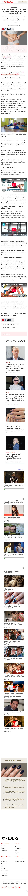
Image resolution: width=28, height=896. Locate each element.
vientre (14, 327)
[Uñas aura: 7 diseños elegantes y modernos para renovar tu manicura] (15, 415)
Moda (7, 392)
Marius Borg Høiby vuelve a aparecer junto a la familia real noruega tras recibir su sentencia (15, 367)
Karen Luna (17, 372)
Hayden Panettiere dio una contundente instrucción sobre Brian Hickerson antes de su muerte (15, 793)
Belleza (8, 424)
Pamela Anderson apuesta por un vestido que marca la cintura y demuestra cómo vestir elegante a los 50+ (15, 398)
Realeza (8, 362)
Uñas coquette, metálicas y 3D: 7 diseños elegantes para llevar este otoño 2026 (15, 786)
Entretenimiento (10, 452)
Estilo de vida (14, 7)
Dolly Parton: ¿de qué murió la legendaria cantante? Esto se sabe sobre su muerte (14, 457)
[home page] (8, 2)
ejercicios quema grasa (10, 325)
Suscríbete (22, 1)
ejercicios (5, 327)
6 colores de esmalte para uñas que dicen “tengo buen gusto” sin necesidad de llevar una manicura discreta (15, 780)
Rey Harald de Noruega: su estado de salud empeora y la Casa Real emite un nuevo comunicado (14, 806)
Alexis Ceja (18, 25)
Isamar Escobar (18, 432)
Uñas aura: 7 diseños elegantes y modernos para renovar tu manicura (15, 428)
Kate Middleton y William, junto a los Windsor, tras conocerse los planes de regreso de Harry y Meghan (14, 799)
